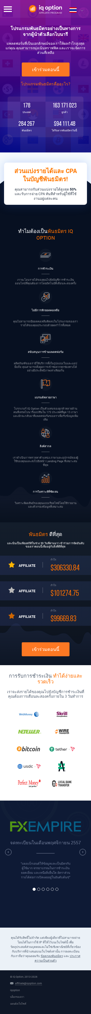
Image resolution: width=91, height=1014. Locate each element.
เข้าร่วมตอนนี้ (45, 69)
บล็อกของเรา (17, 997)
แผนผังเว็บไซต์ (18, 1003)
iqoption (15, 990)
